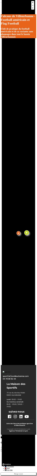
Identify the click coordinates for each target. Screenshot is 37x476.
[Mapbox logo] (6, 464)
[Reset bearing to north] (32, 8)
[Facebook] (10, 417)
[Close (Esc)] (1, 447)
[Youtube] (27, 417)
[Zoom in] (32, 2)
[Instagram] (15, 417)
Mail (8, 468)
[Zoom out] (32, 5)
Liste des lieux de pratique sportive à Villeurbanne (19, 424)
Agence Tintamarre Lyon (18, 431)
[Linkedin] (21, 417)
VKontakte (10, 466)
